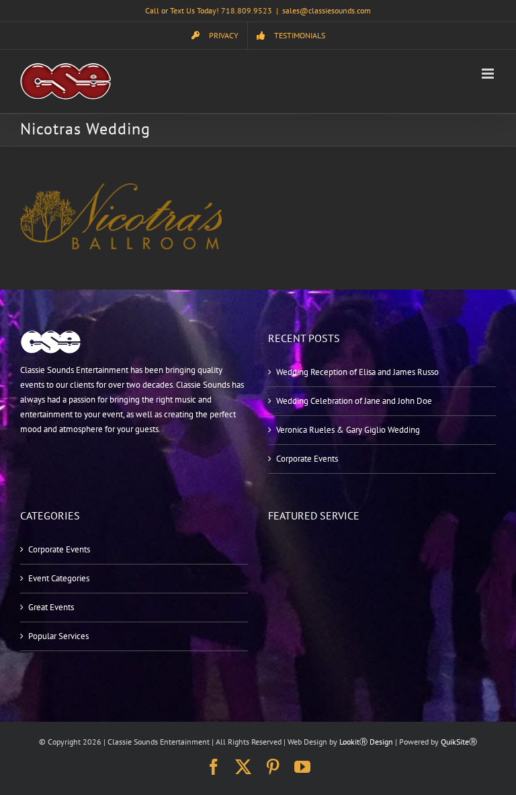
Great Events (51, 607)
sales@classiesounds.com (326, 10)
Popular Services (58, 636)
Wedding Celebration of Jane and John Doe (354, 401)
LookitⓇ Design (366, 742)
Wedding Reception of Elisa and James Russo (357, 372)
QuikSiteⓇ (459, 742)
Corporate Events (307, 458)
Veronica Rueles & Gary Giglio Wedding (348, 429)
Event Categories (58, 578)
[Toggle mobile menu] (489, 74)
